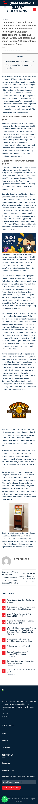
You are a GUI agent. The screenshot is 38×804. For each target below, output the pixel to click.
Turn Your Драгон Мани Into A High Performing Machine (20, 662)
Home (4, 733)
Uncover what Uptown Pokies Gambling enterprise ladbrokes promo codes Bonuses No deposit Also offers (10, 577)
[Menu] (34, 9)
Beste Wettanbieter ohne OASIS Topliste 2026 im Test (19, 615)
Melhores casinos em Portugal (18, 646)
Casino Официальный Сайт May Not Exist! (21, 671)
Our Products (6, 747)
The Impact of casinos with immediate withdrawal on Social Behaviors (21, 608)
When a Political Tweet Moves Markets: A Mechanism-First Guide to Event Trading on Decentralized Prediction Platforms (21, 631)
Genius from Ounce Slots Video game (20, 61)
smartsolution (28, 50)
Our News (5, 19)
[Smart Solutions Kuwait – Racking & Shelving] (17, 9)
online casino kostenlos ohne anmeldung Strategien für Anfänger (20, 640)
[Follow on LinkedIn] (7, 715)
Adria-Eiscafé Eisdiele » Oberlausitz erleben (20, 601)
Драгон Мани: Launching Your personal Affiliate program (18, 653)
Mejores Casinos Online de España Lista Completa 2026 (20, 622)
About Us (5, 740)
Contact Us (6, 763)
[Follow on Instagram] (3, 715)
